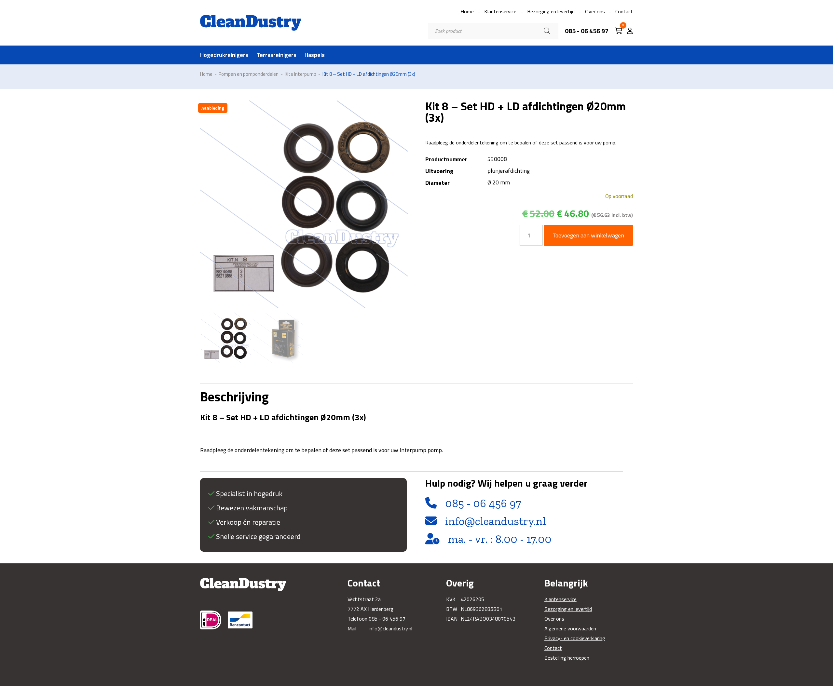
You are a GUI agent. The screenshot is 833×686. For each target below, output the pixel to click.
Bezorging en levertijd (551, 11)
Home (467, 11)
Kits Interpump (300, 74)
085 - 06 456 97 (586, 31)
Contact (624, 11)
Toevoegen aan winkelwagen (588, 235)
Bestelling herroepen (566, 658)
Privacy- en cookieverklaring (574, 638)
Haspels (315, 55)
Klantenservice (500, 11)
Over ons (595, 11)
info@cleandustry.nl (495, 521)
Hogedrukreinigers (224, 55)
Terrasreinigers (276, 55)
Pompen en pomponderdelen (249, 74)
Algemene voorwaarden (570, 628)
